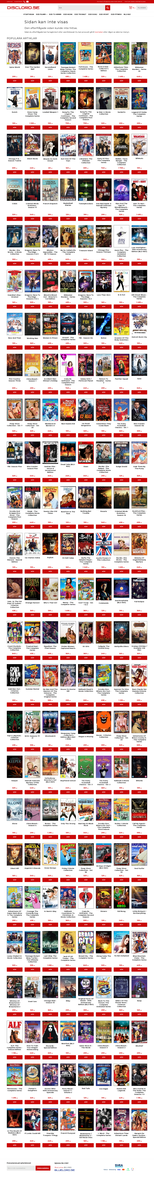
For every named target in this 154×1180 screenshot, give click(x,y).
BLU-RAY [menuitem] (127, 14)
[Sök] (107, 7)
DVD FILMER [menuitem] (41, 14)
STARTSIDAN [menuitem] (28, 14)
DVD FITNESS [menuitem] (116, 14)
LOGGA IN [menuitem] (9, 1)
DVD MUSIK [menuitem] (67, 14)
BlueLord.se (59, 1167)
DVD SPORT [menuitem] (104, 14)
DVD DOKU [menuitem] (92, 14)
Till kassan (142, 7)
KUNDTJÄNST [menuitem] (18, 1)
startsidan (99, 32)
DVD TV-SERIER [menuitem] (55, 14)
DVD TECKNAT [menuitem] (80, 14)
